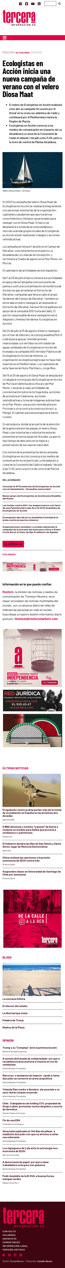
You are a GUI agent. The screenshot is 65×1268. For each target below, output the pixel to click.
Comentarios (11, 1242)
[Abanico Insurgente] (32, 736)
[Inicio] (19, 17)
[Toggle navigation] (4, 37)
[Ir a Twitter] (26, 4)
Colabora (9, 1235)
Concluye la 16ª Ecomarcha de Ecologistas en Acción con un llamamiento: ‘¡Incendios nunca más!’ (31, 487)
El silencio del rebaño (15, 1005)
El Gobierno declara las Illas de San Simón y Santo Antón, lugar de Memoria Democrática (31, 845)
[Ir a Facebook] (20, 4)
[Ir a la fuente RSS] (39, 4)
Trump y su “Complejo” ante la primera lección (29, 1047)
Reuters (8, 592)
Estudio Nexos (44, 1261)
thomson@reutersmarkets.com (36, 619)
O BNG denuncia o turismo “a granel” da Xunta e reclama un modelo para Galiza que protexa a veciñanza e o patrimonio (30, 829)
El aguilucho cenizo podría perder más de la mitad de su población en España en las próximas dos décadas (31, 812)
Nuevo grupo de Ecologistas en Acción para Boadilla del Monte (31, 497)
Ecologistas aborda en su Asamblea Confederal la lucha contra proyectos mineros (30, 518)
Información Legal (15, 1245)
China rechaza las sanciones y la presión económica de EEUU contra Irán (26, 859)
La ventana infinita (13, 998)
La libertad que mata (15, 1013)
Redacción (8, 52)
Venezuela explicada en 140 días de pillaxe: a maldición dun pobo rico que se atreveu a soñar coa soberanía (30, 1134)
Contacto (9, 1231)
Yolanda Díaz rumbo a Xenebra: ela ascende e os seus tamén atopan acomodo (31, 1091)
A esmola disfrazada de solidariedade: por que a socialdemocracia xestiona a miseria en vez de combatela (31, 1061)
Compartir (14, 544)
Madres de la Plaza (13, 1027)
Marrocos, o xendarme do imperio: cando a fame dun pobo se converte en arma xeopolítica (31, 1077)
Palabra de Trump (13, 1020)
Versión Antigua (13, 1249)
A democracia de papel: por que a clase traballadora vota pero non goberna (25, 1164)
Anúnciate (9, 1238)
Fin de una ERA (11, 1120)
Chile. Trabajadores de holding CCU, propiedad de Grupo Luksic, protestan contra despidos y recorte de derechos (32, 1106)
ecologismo (9, 554)
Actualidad (22, 52)
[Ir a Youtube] (32, 4)
